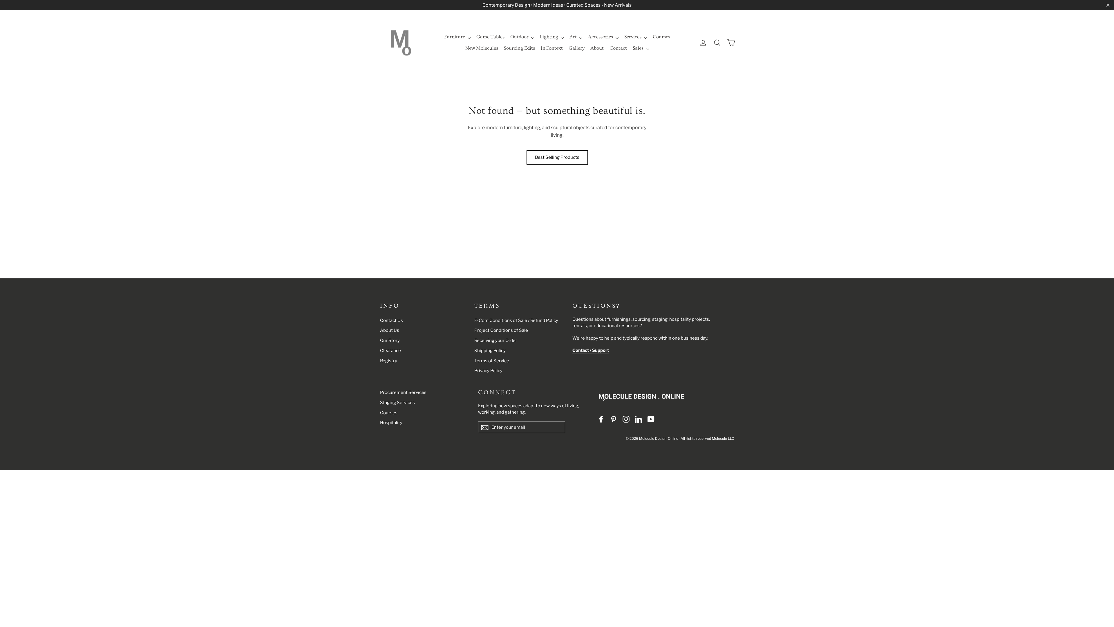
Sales (639, 48)
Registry (388, 360)
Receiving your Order (495, 340)
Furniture (455, 36)
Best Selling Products (557, 157)
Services (633, 36)
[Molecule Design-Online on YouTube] (651, 419)
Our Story (390, 340)
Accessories (601, 36)
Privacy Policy (488, 370)
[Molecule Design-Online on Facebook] (601, 419)
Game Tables (490, 36)
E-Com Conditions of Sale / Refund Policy (516, 320)
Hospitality (391, 422)
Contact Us (391, 320)
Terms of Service (491, 360)
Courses (661, 36)
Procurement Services (403, 392)
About (597, 48)
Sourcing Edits (519, 48)
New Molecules (481, 48)
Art (573, 36)
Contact (618, 48)
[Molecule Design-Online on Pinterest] (613, 419)
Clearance (390, 350)
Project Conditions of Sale (501, 330)
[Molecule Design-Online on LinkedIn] (638, 419)
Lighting (549, 36)
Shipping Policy (490, 350)
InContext (552, 48)
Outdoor (520, 36)
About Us (389, 330)
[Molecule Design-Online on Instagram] (626, 419)
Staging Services (397, 402)
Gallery (577, 48)
